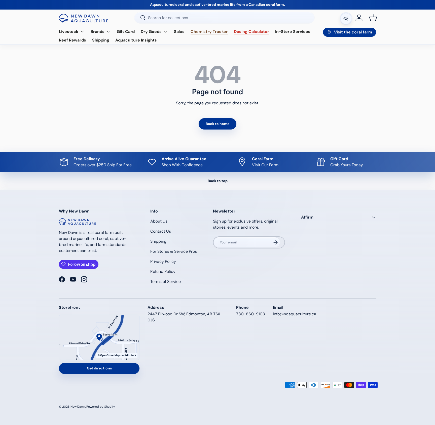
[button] (373, 17)
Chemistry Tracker (209, 31)
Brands (97, 31)
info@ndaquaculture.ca (294, 314)
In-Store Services (292, 31)
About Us (158, 221)
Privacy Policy (163, 261)
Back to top (218, 181)
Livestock (68, 31)
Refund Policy (162, 271)
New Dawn (77, 407)
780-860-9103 (250, 314)
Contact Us (160, 231)
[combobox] (224, 17)
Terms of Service (165, 281)
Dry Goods (151, 31)
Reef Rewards (72, 40)
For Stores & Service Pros (173, 251)
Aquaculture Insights (136, 40)
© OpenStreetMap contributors (117, 355)
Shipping (100, 40)
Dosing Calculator (251, 31)
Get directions (99, 368)
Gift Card (126, 31)
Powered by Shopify (100, 407)
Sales (179, 31)
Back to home (217, 123)
